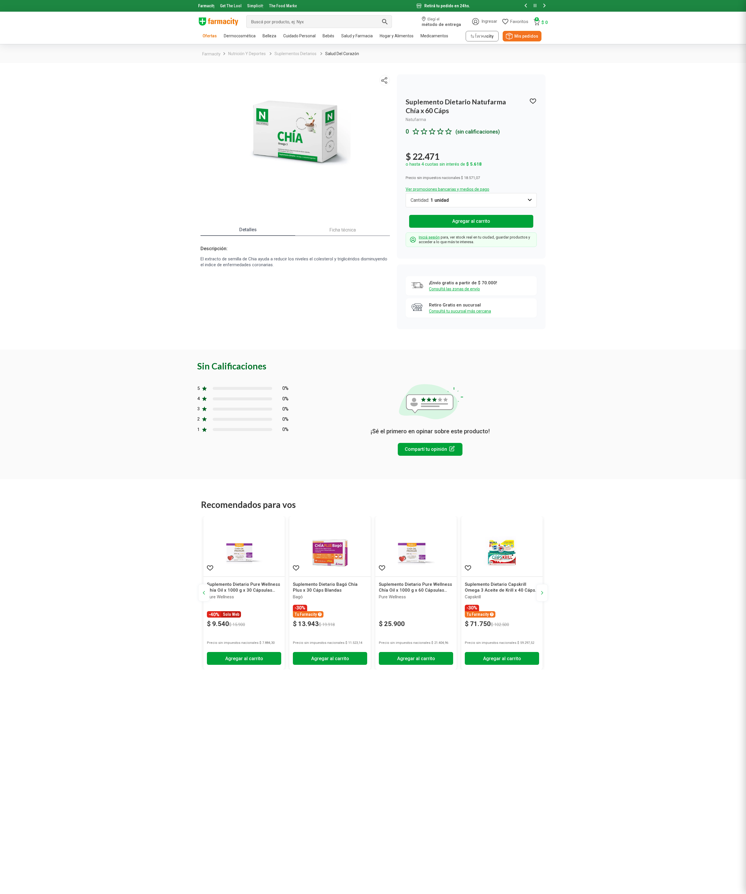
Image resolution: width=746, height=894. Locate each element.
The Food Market (283, 5)
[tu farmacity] (482, 36)
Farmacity (206, 5)
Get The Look (230, 5)
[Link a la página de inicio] (211, 54)
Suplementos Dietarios (295, 53)
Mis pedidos (526, 36)
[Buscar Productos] (384, 21)
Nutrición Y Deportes (247, 53)
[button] (525, 6)
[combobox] (319, 21)
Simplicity (255, 5)
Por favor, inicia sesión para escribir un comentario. (430, 449)
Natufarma (416, 119)
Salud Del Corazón (342, 53)
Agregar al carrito (471, 221)
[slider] (373, 6)
